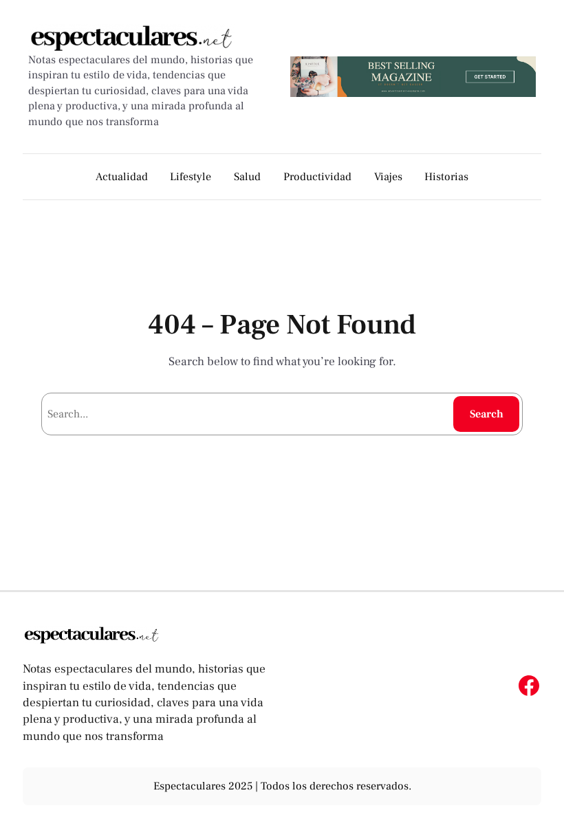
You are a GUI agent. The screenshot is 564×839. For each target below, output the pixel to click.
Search (486, 414)
